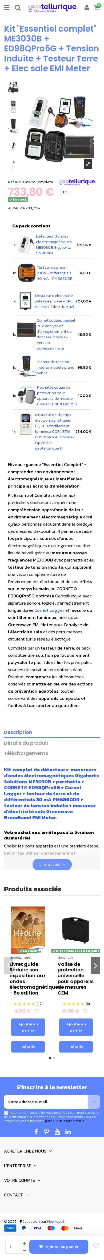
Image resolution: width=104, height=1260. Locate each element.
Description (18, 732)
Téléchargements (26, 753)
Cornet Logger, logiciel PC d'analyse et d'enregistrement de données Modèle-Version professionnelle (56, 334)
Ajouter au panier (62, 1247)
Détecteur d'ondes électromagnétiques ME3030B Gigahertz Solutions (54, 244)
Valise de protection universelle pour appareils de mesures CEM (76, 978)
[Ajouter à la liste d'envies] (95, 1246)
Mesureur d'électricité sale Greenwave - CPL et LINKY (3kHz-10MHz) (54, 301)
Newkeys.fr (56, 1221)
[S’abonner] (94, 1102)
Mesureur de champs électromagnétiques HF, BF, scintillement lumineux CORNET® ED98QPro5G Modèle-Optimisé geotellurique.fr (54, 431)
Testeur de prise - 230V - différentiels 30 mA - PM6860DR (55, 272)
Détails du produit (26, 743)
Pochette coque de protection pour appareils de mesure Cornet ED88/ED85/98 (57, 395)
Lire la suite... (50, 864)
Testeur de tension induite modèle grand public (55, 367)
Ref (11, 182)
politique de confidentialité (65, 1120)
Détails (28, 1046)
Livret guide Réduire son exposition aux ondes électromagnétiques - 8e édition (35, 978)
